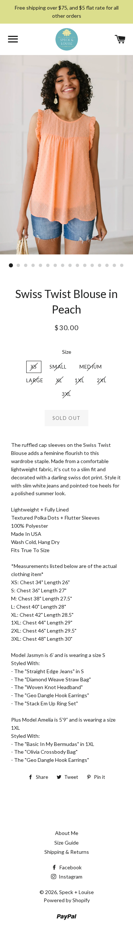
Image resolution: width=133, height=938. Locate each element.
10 (77, 265)
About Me (66, 833)
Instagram (70, 876)
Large (35, 380)
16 (122, 265)
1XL (79, 380)
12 (92, 265)
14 (107, 265)
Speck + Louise (76, 892)
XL (59, 380)
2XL (101, 380)
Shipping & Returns (66, 852)
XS (34, 367)
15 (114, 265)
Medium (90, 367)
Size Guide (66, 842)
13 (99, 265)
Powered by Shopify (67, 900)
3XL (66, 394)
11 (85, 265)
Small (58, 367)
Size (66, 352)
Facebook (70, 867)
